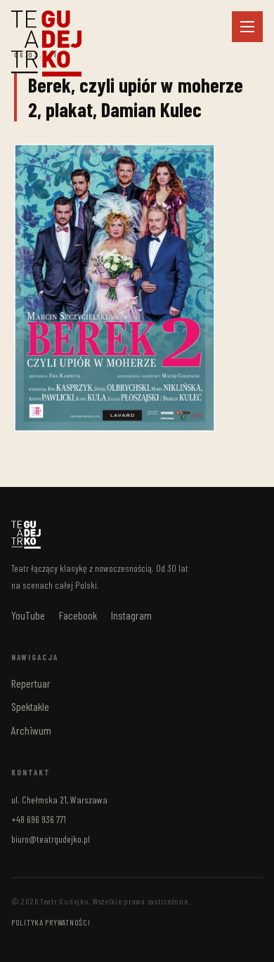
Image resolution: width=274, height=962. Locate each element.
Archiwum (31, 730)
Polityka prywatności (50, 922)
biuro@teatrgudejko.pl (50, 839)
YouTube (28, 615)
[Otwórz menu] (247, 26)
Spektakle (30, 706)
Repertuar (31, 683)
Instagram (131, 615)
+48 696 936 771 (38, 819)
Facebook (78, 615)
